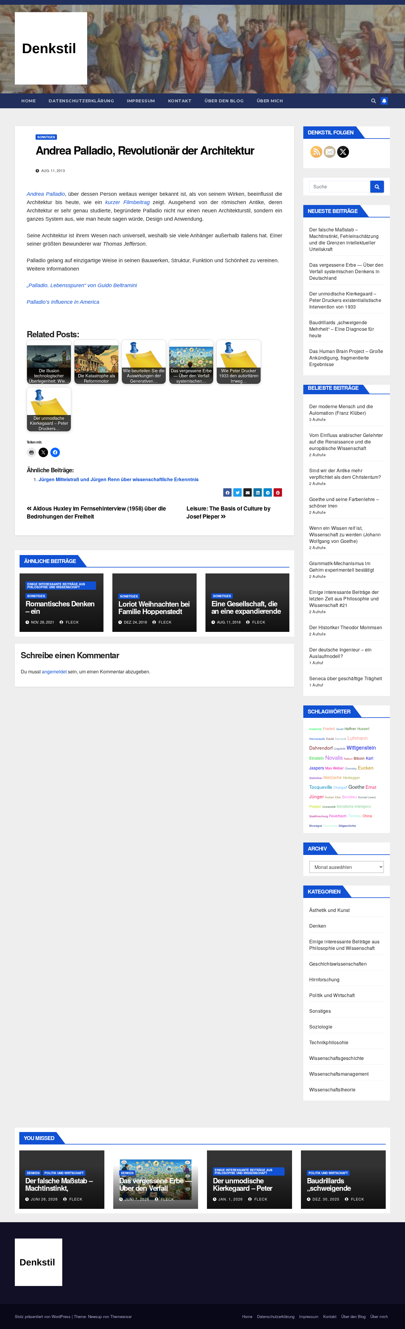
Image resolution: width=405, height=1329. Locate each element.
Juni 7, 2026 (137, 1198)
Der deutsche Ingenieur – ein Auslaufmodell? (340, 652)
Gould (339, 729)
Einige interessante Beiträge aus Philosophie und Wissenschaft (56, 585)
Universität (329, 807)
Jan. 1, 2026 (231, 1198)
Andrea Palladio (46, 194)
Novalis (334, 757)
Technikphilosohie (328, 1042)
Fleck (72, 621)
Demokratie (330, 826)
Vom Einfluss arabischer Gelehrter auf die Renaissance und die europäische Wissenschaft (346, 442)
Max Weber (334, 768)
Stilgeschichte (347, 826)
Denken (317, 925)
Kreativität (315, 729)
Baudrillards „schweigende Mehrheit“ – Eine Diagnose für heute (341, 329)
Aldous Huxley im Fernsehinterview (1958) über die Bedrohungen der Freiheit (96, 512)
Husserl (363, 728)
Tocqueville (320, 786)
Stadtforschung (318, 816)
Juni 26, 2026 (44, 1198)
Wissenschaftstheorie (332, 1089)
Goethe (356, 786)
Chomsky (351, 768)
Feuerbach (338, 815)
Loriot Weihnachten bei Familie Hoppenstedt (154, 607)
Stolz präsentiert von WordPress (43, 1316)
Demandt (340, 739)
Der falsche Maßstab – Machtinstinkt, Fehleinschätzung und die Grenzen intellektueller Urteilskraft (344, 239)
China (367, 815)
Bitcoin (359, 758)
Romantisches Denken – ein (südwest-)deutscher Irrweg (60, 614)
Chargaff (340, 787)
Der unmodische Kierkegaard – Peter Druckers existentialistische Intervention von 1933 (345, 300)
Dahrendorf (321, 747)
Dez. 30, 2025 (325, 1198)
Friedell (329, 728)
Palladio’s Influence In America (64, 302)
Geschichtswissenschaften (338, 963)
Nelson (348, 758)
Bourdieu (349, 796)
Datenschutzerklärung (81, 101)
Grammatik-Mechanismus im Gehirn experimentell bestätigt (341, 566)
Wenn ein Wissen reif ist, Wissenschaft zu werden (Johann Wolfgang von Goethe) (345, 534)
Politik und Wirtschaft (332, 995)
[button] (373, 100)
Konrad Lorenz (367, 797)
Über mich (270, 101)
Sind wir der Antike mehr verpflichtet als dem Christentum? (345, 473)
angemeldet (54, 671)
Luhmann (357, 737)
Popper (315, 806)
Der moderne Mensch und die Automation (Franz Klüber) (341, 409)
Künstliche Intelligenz (354, 806)
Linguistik (339, 748)
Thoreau (354, 815)
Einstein (316, 758)
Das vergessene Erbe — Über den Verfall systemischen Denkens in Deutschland (346, 271)
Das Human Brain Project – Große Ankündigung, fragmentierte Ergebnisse (346, 358)
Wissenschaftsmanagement (339, 1073)
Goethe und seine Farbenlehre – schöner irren (344, 502)
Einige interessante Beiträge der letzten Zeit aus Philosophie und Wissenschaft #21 (344, 598)
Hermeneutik (317, 739)
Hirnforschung (324, 979)
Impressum (141, 101)
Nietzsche (332, 777)
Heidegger (351, 777)
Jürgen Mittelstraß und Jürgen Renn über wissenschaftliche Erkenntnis (119, 479)
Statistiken (315, 778)
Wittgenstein (361, 747)
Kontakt (180, 101)
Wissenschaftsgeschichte (336, 1058)
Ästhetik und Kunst (329, 910)
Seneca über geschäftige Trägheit (345, 678)
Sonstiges (46, 137)
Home (28, 101)
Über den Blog (224, 101)
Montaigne (315, 826)
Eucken (366, 767)
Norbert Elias (333, 797)
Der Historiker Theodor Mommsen (345, 627)
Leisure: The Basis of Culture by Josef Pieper (228, 512)
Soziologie (320, 1026)
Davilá (330, 739)
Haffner (350, 728)
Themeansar (121, 1316)
